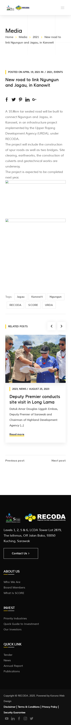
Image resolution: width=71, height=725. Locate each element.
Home (9, 37)
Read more (16, 434)
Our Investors (13, 629)
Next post (59, 460)
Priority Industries (15, 618)
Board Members (14, 587)
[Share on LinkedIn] (27, 99)
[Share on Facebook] (6, 99)
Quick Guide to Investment (21, 624)
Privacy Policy (49, 706)
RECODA (15, 305)
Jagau (20, 297)
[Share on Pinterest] (20, 99)
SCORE (33, 305)
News (22, 388)
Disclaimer (10, 706)
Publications (12, 671)
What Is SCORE (14, 593)
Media (23, 37)
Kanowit (37, 297)
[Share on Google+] (34, 99)
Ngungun (56, 297)
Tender (8, 655)
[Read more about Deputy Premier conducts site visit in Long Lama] (35, 359)
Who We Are (12, 582)
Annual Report (13, 666)
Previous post (14, 460)
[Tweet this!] (13, 99)
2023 (15, 388)
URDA (49, 305)
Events (58, 72)
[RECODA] (17, 7)
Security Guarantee (14, 712)
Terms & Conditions (29, 706)
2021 (36, 37)
